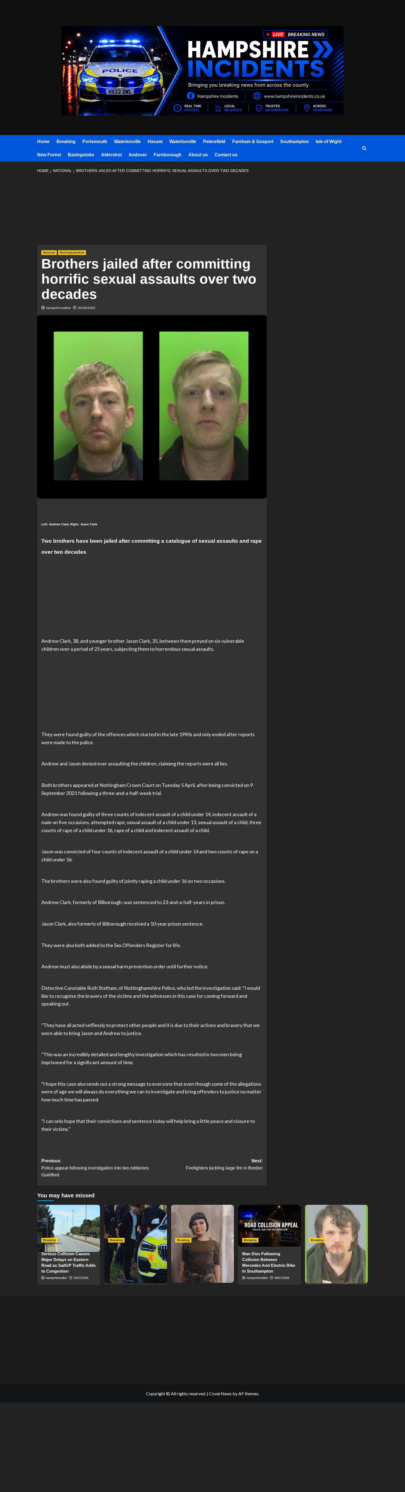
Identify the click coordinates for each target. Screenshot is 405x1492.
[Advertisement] (152, 211)
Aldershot (111, 154)
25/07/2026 (81, 1277)
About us (198, 154)
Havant (155, 141)
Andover (138, 154)
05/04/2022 (86, 308)
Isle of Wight (328, 141)
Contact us (226, 154)
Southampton (294, 141)
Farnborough (168, 154)
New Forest (49, 154)
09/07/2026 (281, 1277)
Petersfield (214, 141)
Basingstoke (81, 154)
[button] (364, 148)
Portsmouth (94, 141)
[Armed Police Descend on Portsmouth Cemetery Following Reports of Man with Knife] (135, 1226)
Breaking (65, 141)
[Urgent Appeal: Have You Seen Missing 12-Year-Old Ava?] (202, 1226)
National (49, 252)
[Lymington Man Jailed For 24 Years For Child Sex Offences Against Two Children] (336, 1226)
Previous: (95, 1167)
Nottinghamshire (72, 252)
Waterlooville (127, 141)
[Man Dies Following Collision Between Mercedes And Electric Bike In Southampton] (269, 1226)
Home (43, 141)
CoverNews (220, 1393)
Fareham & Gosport (252, 141)
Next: (224, 1164)
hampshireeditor (58, 308)
